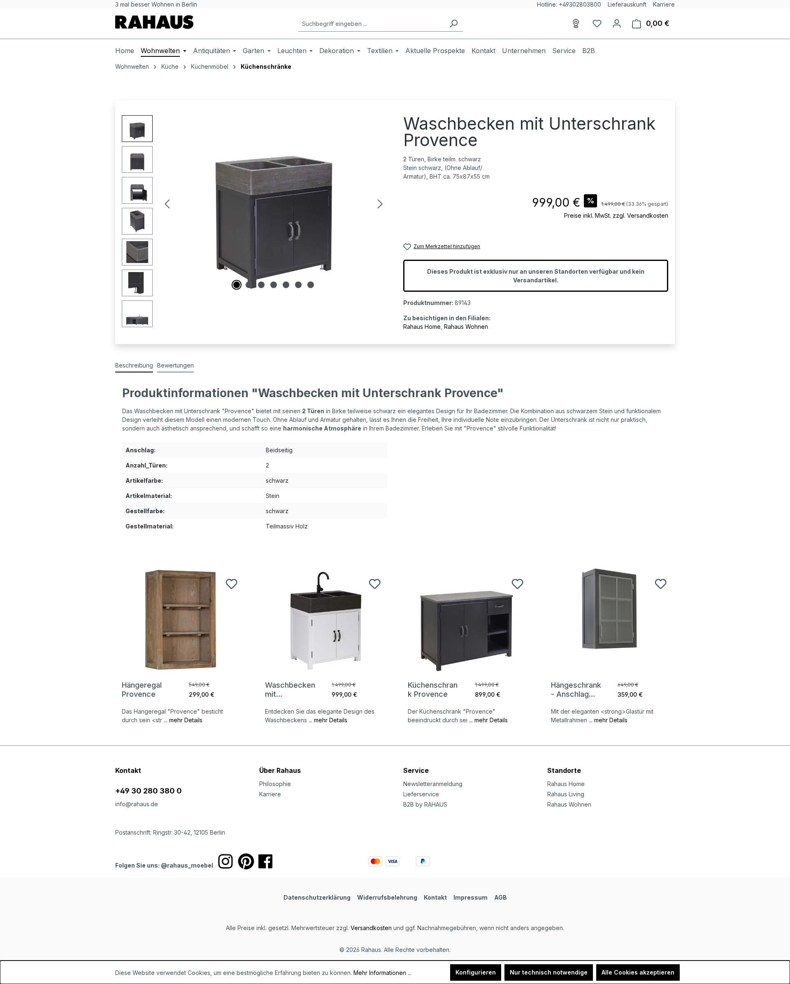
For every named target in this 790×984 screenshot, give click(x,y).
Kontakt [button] (128, 770)
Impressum (470, 897)
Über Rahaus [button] (280, 770)
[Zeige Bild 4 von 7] (273, 284)
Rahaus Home (422, 326)
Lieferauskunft (627, 4)
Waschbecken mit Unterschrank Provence (290, 690)
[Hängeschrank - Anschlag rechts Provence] (610, 620)
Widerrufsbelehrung (387, 897)
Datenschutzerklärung (317, 897)
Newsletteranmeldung (432, 783)
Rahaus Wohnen (466, 326)
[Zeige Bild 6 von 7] (298, 284)
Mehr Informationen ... (382, 972)
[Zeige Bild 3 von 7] (261, 284)
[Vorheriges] (167, 204)
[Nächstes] (380, 204)
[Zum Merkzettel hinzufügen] (231, 584)
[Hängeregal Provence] (180, 620)
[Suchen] (453, 24)
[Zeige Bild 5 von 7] (286, 284)
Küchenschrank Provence (433, 689)
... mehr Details (183, 719)
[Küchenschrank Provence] (466, 620)
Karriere (664, 4)
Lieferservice (421, 794)
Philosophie (275, 783)
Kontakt (435, 897)
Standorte (564, 770)
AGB (500, 897)
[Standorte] (577, 23)
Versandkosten (371, 927)
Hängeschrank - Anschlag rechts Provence (576, 690)
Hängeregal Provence (142, 689)
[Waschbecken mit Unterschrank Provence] (324, 620)
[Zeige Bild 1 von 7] (236, 284)
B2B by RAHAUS (425, 804)
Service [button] (416, 770)
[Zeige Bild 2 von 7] (249, 284)
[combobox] (371, 24)
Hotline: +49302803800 (569, 4)
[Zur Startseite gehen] (154, 22)
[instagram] (225, 861)
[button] (611, 762)
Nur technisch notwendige (549, 972)
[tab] (134, 365)
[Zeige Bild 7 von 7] (310, 284)
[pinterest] (246, 861)
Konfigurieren (475, 972)
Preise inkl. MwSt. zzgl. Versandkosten (616, 215)
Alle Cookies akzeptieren (638, 972)
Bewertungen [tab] (175, 365)
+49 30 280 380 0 (148, 790)
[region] (254, 221)
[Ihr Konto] (617, 23)
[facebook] (265, 861)
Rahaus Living (565, 794)
